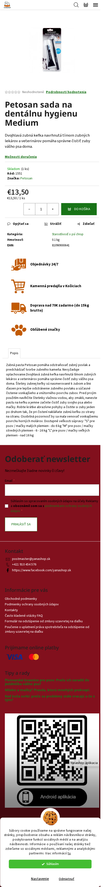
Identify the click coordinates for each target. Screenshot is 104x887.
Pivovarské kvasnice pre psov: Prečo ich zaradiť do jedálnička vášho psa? (47, 682)
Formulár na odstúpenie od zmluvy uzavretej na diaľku (44, 621)
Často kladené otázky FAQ (24, 615)
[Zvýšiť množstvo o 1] (53, 209)
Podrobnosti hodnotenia (66, 92)
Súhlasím (52, 864)
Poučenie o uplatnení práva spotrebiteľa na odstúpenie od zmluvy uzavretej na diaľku (47, 629)
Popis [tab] (14, 353)
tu (69, 853)
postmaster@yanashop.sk (31, 559)
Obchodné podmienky (21, 598)
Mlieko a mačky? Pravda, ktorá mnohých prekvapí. (47, 690)
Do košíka (82, 209)
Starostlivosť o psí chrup (67, 234)
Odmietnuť (66, 879)
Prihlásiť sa (21, 524)
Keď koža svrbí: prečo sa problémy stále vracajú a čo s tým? (50, 698)
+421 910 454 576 (24, 564)
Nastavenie (40, 878)
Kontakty (11, 610)
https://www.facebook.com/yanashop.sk (41, 570)
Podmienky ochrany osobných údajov (32, 604)
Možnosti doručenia (21, 156)
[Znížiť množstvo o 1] (29, 209)
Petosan (26, 178)
